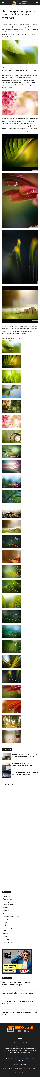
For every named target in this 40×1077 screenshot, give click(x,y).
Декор (5, 908)
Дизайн (5, 937)
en (4, 1068)
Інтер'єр (6, 919)
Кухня (5, 922)
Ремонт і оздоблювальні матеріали (16, 928)
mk (19, 1068)
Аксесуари (6, 896)
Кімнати (6, 934)
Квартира (6, 911)
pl (16, 1068)
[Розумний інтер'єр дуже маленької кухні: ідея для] (6, 766)
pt (20, 1072)
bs (30, 1068)
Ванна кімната (8, 905)
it (24, 1072)
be (7, 1068)
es (22, 1072)
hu (10, 1068)
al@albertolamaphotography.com (23, 1058)
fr (15, 1072)
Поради (6, 939)
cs (14, 1068)
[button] (37, 2)
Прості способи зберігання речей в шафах (18, 993)
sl (26, 1068)
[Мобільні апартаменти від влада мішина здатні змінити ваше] (6, 756)
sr (28, 1068)
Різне (5, 913)
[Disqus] (20, 810)
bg (36, 1068)
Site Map (20, 1060)
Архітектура (7, 899)
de (18, 1072)
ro (21, 1068)
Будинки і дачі (8, 942)
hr (11, 1068)
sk (24, 1068)
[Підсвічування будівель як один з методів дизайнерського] (6, 774)
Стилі (5, 931)
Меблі (5, 925)
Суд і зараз (7, 902)
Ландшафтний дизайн (11, 916)
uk (33, 1068)
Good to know (7, 749)
